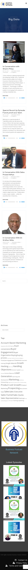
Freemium (18, 360)
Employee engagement (7, 360)
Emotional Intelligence (19, 358)
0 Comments (13, 72)
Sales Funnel (7, 394)
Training (15, 400)
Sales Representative (10, 398)
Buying (14, 355)
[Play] (4, 97)
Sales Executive (15, 391)
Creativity (12, 358)
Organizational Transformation (14, 382)
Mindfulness (21, 380)
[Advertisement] (14, 305)
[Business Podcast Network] (6, 4)
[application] (14, 98)
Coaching (9, 358)
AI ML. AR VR (8, 346)
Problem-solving (23, 382)
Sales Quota (18, 395)
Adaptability (3, 346)
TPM (10, 400)
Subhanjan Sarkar (15, 71)
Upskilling (21, 400)
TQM (12, 400)
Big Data (12, 346)
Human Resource (9, 373)
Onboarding (4, 382)
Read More (5, 95)
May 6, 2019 (5, 176)
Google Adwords (11, 363)
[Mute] (20, 98)
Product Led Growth (11, 384)
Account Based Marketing (13, 342)
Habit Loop (11, 366)
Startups (22, 398)
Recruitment (23, 388)
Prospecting (14, 388)
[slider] (23, 99)
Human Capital (16, 370)
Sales (6, 391)
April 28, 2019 (6, 242)
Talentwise (5, 72)
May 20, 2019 (6, 71)
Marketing (14, 379)
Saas (2, 392)
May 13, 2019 (6, 114)
